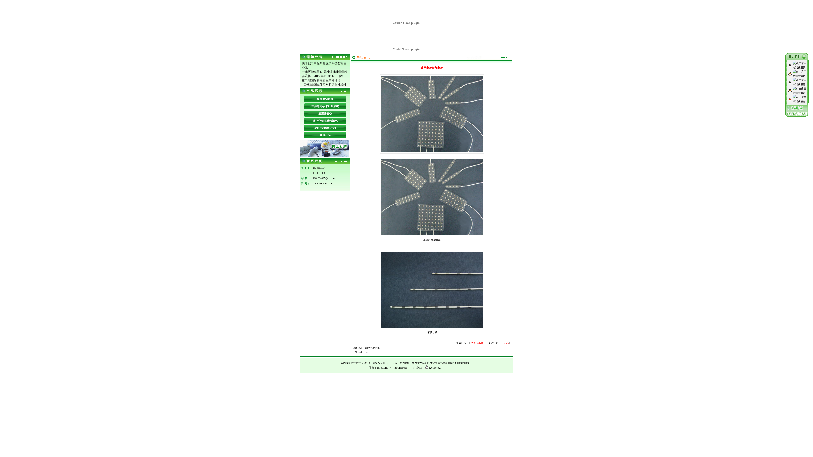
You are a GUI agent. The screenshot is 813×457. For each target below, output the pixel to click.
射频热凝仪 (325, 113)
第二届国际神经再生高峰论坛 (321, 77)
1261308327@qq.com (324, 178)
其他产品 (325, 135)
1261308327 (435, 367)
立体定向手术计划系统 (325, 106)
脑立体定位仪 (325, 99)
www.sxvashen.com (323, 183)
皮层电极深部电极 (325, 127)
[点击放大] (432, 151)
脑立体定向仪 (372, 347)
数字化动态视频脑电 (325, 120)
